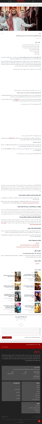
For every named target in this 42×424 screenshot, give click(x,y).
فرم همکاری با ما (36, 409)
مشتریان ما (37, 397)
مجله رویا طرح (37, 395)
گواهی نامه (18, 395)
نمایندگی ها (18, 392)
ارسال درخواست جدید (35, 378)
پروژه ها (38, 391)
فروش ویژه (18, 398)
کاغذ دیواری (37, 243)
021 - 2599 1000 (37, 373)
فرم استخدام (37, 405)
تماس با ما (37, 393)
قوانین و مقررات (17, 389)
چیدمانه (40, 33)
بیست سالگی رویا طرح (35, 399)
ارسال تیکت (37, 411)
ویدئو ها (38, 385)
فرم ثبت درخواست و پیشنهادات (34, 407)
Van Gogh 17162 (16, 99)
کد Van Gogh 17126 (12, 138)
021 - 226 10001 (24, 373)
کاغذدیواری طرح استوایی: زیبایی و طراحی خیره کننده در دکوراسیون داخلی (27, 246)
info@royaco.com (10, 373)
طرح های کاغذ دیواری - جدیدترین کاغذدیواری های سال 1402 (29, 244)
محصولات (37, 387)
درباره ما (38, 389)
